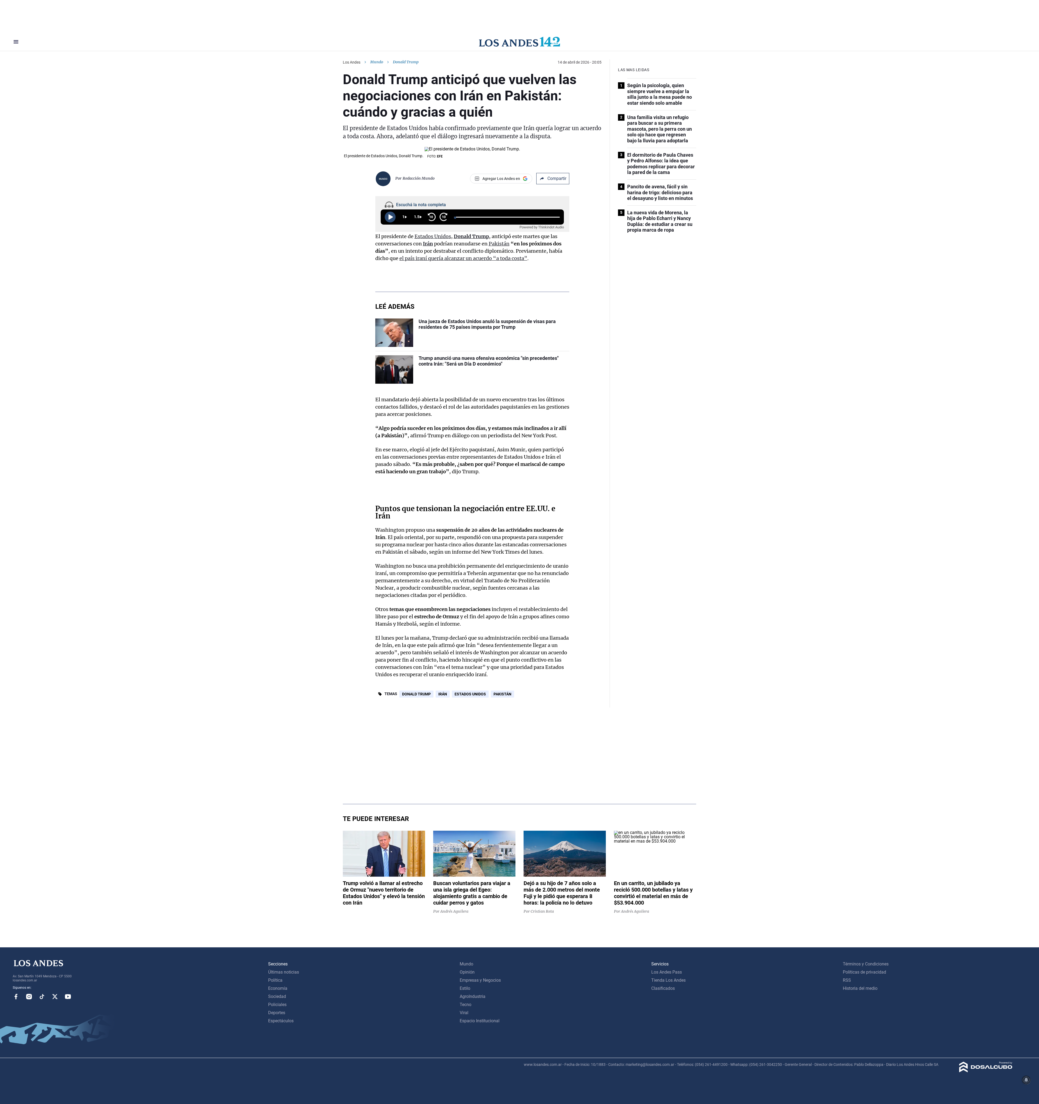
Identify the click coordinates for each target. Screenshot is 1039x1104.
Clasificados (663, 988)
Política (275, 980)
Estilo (465, 988)
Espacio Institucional (479, 1020)
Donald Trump (471, 236)
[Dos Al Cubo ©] (985, 1070)
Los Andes (351, 62)
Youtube (68, 996)
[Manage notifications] (1026, 1080)
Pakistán (499, 244)
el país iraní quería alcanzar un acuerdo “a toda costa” (463, 258)
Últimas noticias (283, 972)
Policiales (277, 1004)
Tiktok (42, 996)
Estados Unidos (433, 236)
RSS (847, 980)
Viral (464, 1012)
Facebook (16, 996)
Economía (277, 988)
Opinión (467, 972)
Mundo (376, 62)
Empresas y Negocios (480, 980)
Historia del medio (860, 988)
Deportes (276, 1012)
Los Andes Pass (666, 972)
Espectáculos (281, 1020)
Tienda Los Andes (668, 980)
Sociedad (277, 996)
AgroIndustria (472, 996)
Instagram (29, 996)
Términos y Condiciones (866, 964)
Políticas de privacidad (864, 972)
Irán (428, 244)
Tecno (465, 1004)
